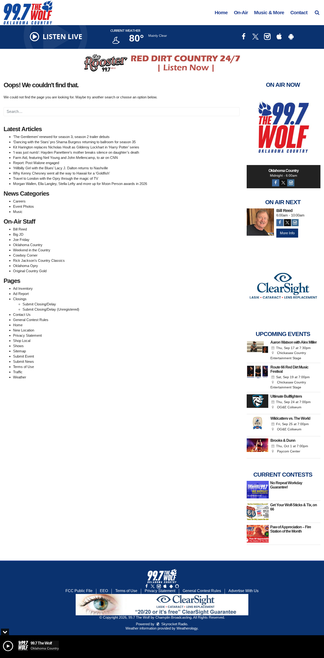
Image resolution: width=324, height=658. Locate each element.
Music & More (269, 12)
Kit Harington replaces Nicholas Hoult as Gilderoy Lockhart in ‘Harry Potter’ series (76, 147)
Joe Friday (21, 240)
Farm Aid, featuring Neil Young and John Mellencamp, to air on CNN (65, 158)
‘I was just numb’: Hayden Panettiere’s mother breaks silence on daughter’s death (76, 152)
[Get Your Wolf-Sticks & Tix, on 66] (258, 511)
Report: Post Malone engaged (36, 163)
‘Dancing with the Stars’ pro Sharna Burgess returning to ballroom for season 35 (74, 142)
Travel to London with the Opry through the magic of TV (55, 178)
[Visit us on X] (255, 37)
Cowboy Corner (25, 255)
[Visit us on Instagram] (267, 37)
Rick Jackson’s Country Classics (39, 260)
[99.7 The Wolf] (32, 12)
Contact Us (22, 315)
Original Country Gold (29, 271)
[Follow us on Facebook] (146, 586)
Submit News (23, 361)
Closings (20, 299)
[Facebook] (275, 182)
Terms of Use (23, 367)
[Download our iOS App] (279, 37)
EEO (104, 591)
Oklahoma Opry (25, 266)
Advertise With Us (243, 591)
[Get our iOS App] (165, 586)
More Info (287, 233)
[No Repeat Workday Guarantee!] (258, 489)
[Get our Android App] (171, 586)
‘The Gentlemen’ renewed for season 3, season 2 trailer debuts (61, 137)
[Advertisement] (162, 63)
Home (221, 12)
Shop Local (21, 341)
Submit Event (23, 356)
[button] (317, 12)
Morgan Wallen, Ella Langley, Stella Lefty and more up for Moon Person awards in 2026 (80, 184)
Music (18, 212)
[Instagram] (290, 182)
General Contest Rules (30, 320)
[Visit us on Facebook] (243, 37)
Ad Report (21, 294)
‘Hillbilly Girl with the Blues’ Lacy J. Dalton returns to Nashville (60, 168)
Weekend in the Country (31, 250)
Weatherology (187, 628)
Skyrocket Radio (173, 624)
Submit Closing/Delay (39, 304)
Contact (298, 12)
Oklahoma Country (27, 245)
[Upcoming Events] (257, 350)
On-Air (241, 12)
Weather (19, 377)
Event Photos (23, 206)
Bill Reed (20, 229)
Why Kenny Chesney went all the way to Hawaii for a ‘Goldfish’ (61, 173)
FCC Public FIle (79, 591)
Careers (19, 201)
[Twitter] (283, 182)
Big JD (18, 234)
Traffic (18, 372)
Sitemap (19, 351)
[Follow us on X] (152, 586)
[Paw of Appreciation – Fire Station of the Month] (258, 534)
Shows (18, 346)
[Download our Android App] (291, 37)
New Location (23, 330)
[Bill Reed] (260, 222)
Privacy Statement (27, 335)
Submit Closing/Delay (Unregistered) (51, 309)
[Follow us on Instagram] (159, 586)
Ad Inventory (23, 288)
